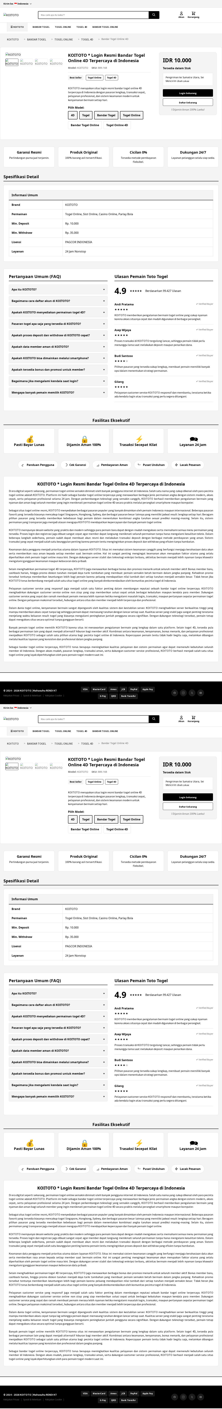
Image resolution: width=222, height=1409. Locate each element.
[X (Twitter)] (192, 693)
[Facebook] (174, 693)
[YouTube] (200, 693)
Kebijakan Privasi (11, 695)
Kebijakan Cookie (53, 695)
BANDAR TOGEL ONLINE (105, 26)
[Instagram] (183, 693)
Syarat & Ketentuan (32, 695)
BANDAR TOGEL (41, 26)
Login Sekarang (188, 93)
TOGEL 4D (81, 26)
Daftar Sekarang (188, 102)
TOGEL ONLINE (63, 26)
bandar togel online (173, 588)
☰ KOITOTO (17, 26)
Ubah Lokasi (183, 81)
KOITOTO (13, 39)
